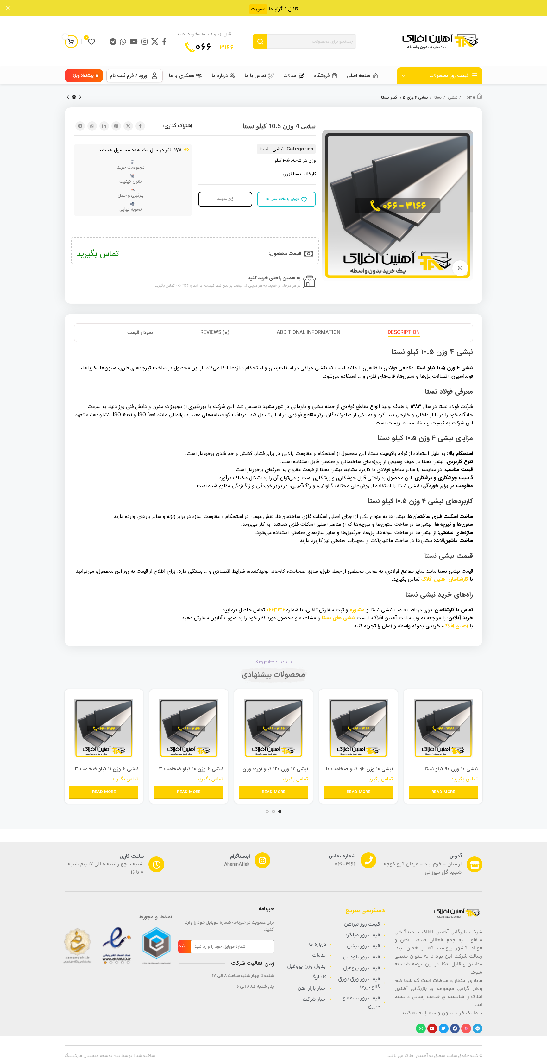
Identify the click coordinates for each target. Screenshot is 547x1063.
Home (468, 97)
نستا (437, 97)
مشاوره (357, 610)
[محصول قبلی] (80, 97)
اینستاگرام (240, 856)
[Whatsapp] (421, 1029)
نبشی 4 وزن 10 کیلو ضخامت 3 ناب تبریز (191, 772)
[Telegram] (477, 1029)
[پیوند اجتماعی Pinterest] (116, 126)
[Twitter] (444, 1029)
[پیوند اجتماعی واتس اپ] (123, 41)
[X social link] (154, 41)
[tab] (404, 332)
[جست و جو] (260, 41)
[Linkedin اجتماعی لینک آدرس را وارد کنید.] (104, 126)
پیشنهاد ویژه (83, 75)
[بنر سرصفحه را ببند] (8, 8)
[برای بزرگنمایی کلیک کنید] (460, 268)
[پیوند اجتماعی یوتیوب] (134, 41)
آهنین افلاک (455, 626)
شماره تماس (342, 856)
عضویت (258, 9)
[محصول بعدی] (68, 97)
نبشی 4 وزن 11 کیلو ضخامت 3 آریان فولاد (106, 772)
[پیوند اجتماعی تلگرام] (113, 41)
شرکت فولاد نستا (455, 407)
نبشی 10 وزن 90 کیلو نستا (451, 769)
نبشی (452, 97)
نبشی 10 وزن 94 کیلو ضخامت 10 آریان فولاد (359, 772)
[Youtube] (432, 1029)
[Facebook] (455, 1029)
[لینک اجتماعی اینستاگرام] (144, 41)
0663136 (276, 610)
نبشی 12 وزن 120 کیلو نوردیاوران (275, 769)
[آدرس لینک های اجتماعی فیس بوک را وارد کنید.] (164, 41)
